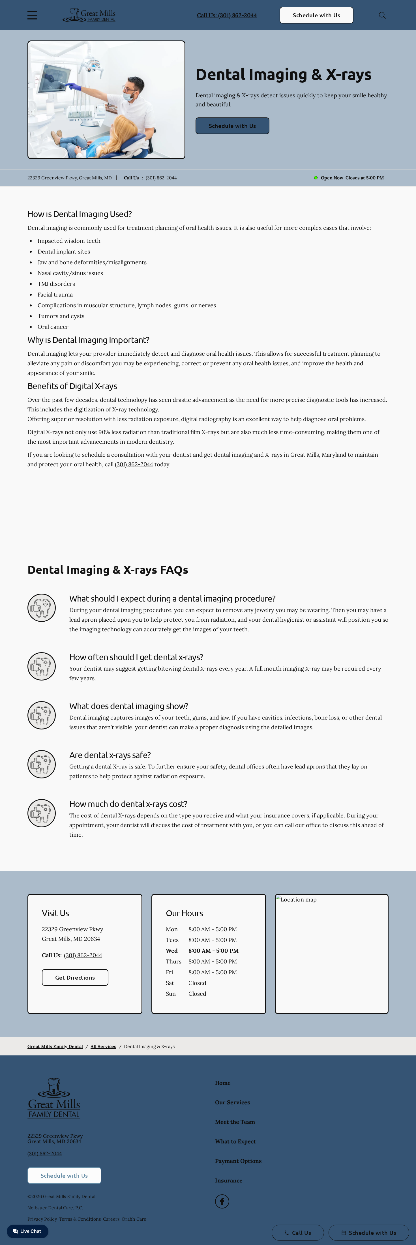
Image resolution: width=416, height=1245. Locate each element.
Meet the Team (235, 1121)
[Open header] (33, 15)
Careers (111, 1219)
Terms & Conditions (80, 1219)
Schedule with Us (316, 15)
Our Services (232, 1102)
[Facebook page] (222, 1201)
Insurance (229, 1180)
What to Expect (235, 1141)
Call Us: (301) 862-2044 (227, 15)
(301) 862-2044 (161, 178)
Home (223, 1082)
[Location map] (332, 954)
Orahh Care (134, 1219)
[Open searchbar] (382, 15)
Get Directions (75, 977)
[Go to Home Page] (89, 15)
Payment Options (238, 1160)
